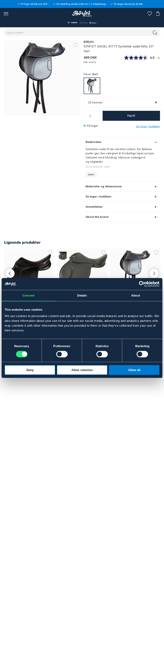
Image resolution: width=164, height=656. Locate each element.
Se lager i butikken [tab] (98, 196)
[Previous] (10, 273)
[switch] (62, 354)
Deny (30, 370)
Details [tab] (82, 295)
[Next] (153, 273)
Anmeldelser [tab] (94, 206)
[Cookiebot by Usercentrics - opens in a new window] (141, 284)
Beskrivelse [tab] (93, 142)
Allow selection (82, 370)
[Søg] (155, 32)
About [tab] (135, 295)
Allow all (134, 370)
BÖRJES (89, 41)
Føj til (131, 115)
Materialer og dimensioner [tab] (104, 186)
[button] (82, 22)
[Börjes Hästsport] (82, 14)
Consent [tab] (28, 295)
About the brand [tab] (97, 217)
